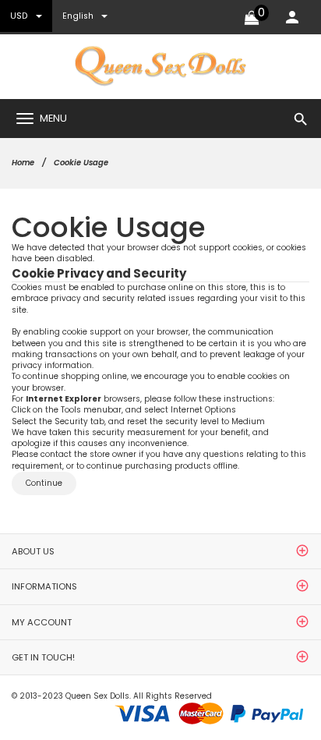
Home (23, 162)
